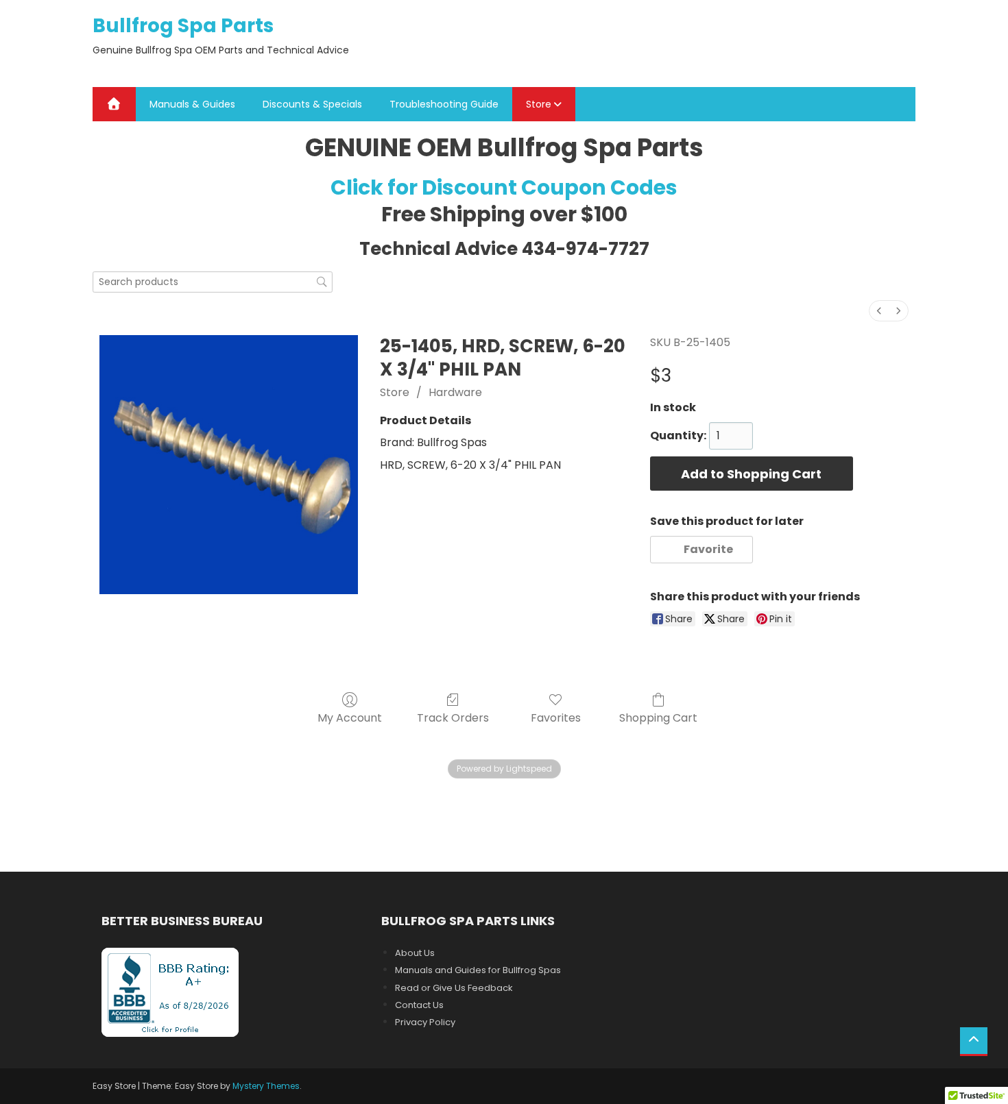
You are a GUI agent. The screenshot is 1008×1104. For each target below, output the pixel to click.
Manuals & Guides (192, 104)
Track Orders (453, 717)
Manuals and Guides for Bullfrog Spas (478, 970)
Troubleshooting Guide (444, 104)
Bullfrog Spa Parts (183, 25)
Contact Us (419, 1004)
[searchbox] (213, 282)
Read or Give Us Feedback (454, 987)
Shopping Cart (658, 717)
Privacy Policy (425, 1022)
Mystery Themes (266, 1086)
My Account (349, 717)
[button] (702, 549)
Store (538, 104)
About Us (415, 952)
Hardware (455, 392)
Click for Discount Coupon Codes (504, 187)
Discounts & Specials (312, 104)
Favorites (556, 717)
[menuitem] (879, 311)
